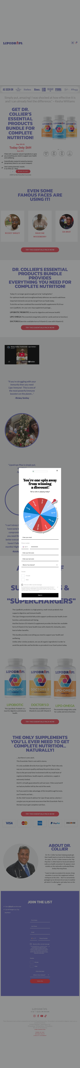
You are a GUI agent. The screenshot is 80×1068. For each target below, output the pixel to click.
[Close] (57, 470)
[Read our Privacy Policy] (58, 587)
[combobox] (25, 547)
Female (28, 575)
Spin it (40, 595)
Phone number (25, 543)
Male (27, 579)
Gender (23, 571)
